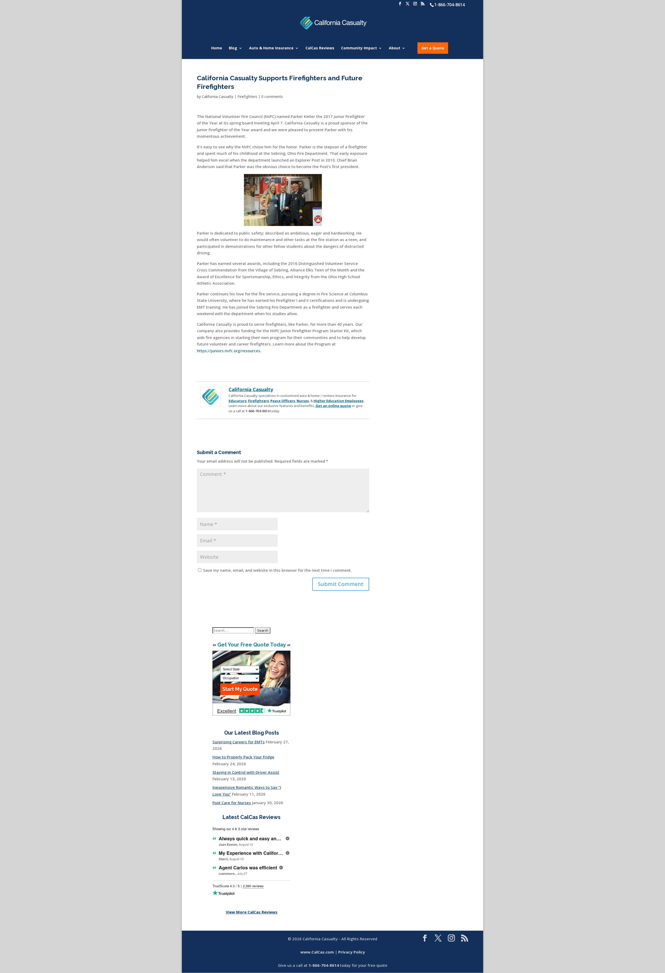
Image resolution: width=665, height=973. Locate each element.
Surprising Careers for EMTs (238, 741)
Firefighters (247, 96)
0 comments (272, 96)
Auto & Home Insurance (271, 48)
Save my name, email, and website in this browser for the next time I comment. (277, 570)
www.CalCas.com (317, 952)
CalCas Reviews (319, 48)
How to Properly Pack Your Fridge (243, 756)
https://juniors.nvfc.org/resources (228, 350)
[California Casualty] (210, 403)
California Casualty (217, 96)
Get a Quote (432, 47)
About (394, 48)
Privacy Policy (351, 952)
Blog (233, 48)
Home (216, 48)
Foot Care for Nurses (231, 802)
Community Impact (359, 48)
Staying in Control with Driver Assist (245, 772)
